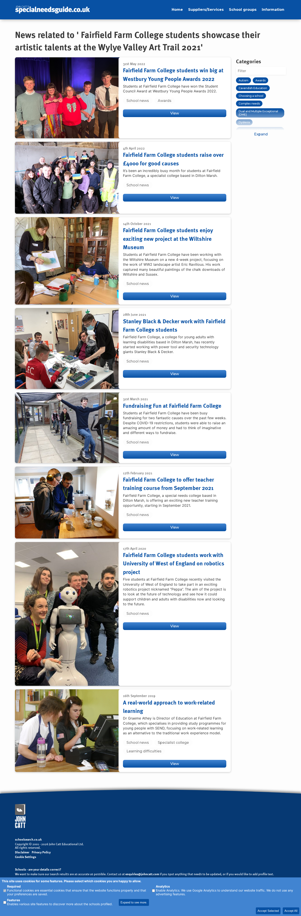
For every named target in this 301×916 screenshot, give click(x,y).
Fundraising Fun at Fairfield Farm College (172, 405)
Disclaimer (22, 852)
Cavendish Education (253, 88)
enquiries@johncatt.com (142, 874)
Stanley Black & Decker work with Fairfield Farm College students (174, 325)
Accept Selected (268, 910)
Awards (164, 101)
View (174, 113)
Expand (261, 134)
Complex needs (249, 103)
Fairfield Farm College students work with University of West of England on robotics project (173, 563)
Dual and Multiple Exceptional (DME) (258, 113)
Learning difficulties (144, 751)
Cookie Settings (25, 856)
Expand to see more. (134, 902)
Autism (243, 80)
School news (137, 101)
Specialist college (173, 742)
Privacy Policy (41, 852)
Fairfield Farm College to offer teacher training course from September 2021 (168, 483)
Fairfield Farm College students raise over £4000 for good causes (173, 158)
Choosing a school (251, 95)
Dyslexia (244, 122)
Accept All (290, 910)
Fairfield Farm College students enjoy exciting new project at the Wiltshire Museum (168, 238)
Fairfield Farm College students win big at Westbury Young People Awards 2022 (173, 74)
